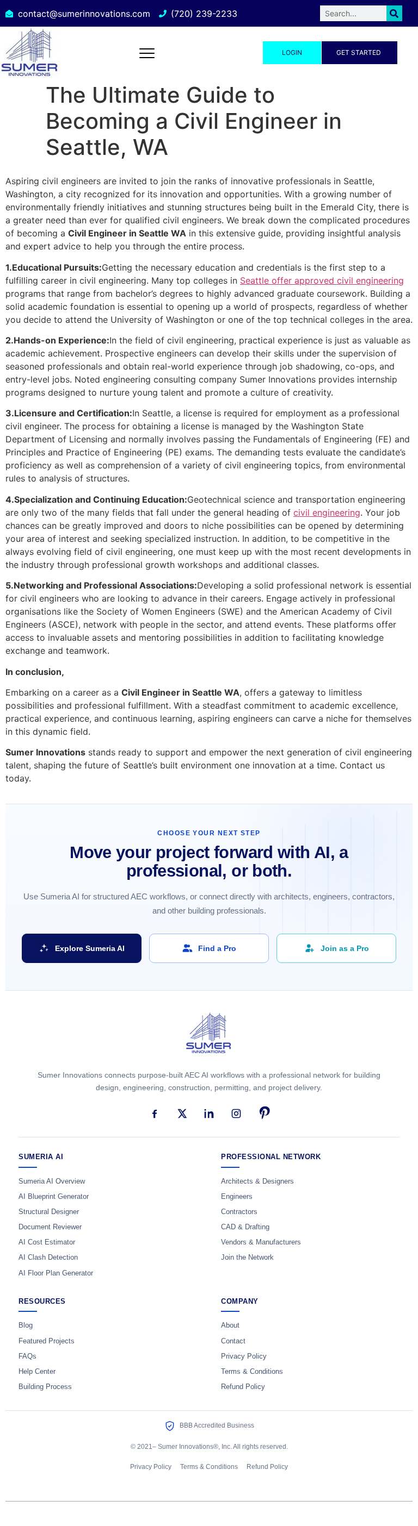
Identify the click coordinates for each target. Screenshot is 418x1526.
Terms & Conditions (252, 1371)
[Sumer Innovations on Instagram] (236, 1113)
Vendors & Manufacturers (261, 1242)
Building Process (45, 1387)
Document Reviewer (50, 1227)
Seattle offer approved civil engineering (322, 280)
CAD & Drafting (245, 1227)
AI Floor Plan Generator (56, 1273)
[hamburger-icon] (147, 52)
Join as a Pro (345, 948)
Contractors (239, 1212)
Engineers (237, 1196)
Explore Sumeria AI (90, 948)
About (230, 1325)
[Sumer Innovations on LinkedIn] (209, 1113)
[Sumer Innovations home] (209, 1039)
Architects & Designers (257, 1181)
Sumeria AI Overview (52, 1181)
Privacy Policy (244, 1356)
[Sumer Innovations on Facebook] (154, 1113)
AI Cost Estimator (47, 1242)
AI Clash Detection (48, 1257)
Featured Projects (47, 1341)
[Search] (394, 13)
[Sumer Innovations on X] (182, 1113)
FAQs (27, 1356)
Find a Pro (217, 948)
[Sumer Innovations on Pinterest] (263, 1113)
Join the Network (247, 1257)
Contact (233, 1341)
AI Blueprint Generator (54, 1196)
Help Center (37, 1371)
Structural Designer (49, 1212)
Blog (26, 1325)
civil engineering (326, 512)
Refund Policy (243, 1387)
